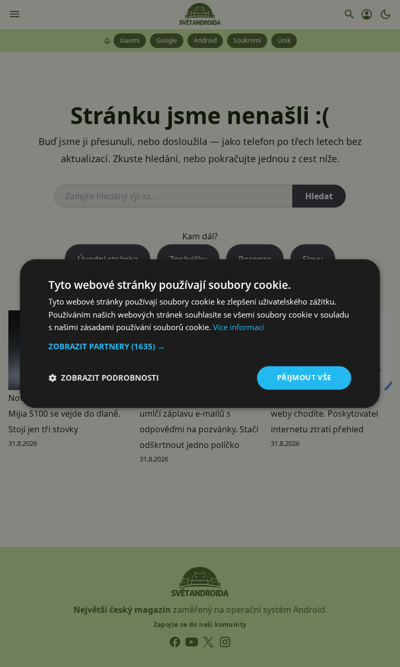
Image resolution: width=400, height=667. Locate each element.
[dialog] (200, 333)
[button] (199, 346)
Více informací (238, 327)
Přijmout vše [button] (304, 377)
